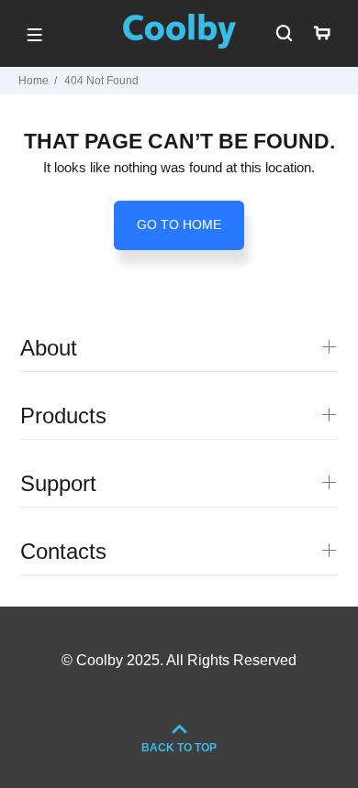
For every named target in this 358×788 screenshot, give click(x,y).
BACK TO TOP (179, 747)
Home (33, 80)
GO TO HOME (179, 224)
